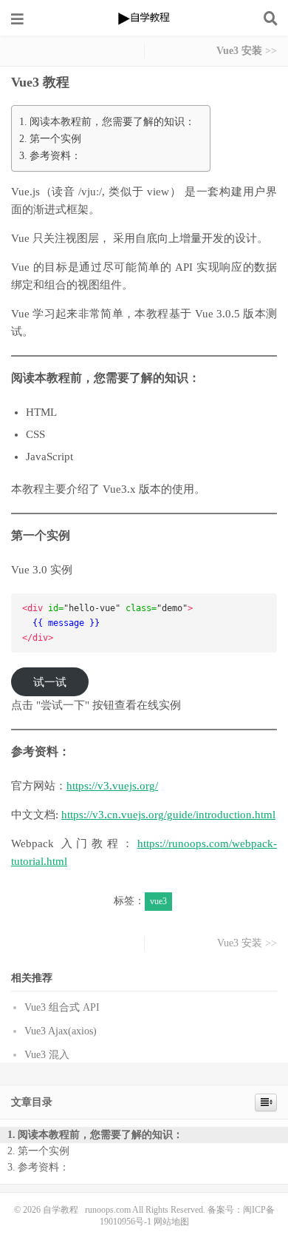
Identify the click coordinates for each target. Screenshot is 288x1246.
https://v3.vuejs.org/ (112, 786)
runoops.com (108, 1210)
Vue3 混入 (46, 1054)
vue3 (158, 901)
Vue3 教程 (40, 82)
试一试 (49, 682)
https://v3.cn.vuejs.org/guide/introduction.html (168, 815)
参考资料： (55, 155)
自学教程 (144, 18)
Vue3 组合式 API (62, 1007)
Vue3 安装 (239, 50)
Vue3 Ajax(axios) (60, 1031)
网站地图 (171, 1221)
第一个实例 (55, 138)
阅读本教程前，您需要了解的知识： (112, 121)
